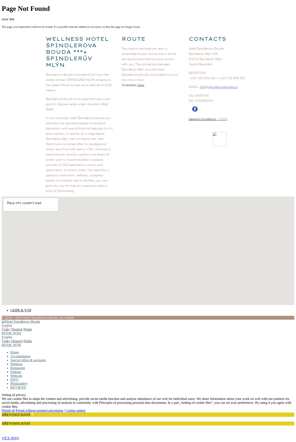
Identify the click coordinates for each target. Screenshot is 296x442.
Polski (27, 329)
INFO (14, 379)
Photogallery (19, 383)
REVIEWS (18, 387)
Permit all (8, 410)
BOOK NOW (11, 333)
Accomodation (20, 356)
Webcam (16, 376)
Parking (15, 372)
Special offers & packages (28, 360)
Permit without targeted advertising (39, 410)
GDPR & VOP (20, 310)
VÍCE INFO (10, 438)
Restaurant (17, 368)
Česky (6, 329)
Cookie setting (75, 410)
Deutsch (17, 329)
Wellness (16, 364)
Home (14, 352)
